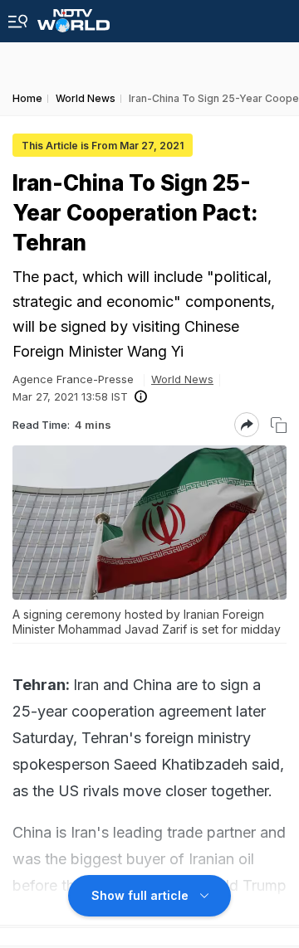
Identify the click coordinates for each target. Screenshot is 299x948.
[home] (73, 16)
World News (182, 379)
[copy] (279, 425)
